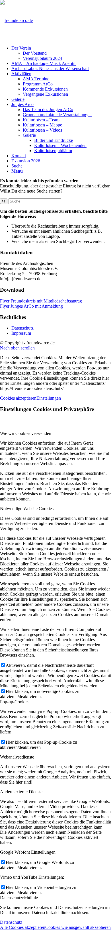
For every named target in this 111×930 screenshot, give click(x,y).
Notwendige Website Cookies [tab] (27, 508)
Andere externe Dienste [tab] (21, 791)
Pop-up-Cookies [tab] (14, 701)
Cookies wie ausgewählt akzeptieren (78, 927)
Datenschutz (22, 328)
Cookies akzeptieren (18, 398)
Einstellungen (48, 398)
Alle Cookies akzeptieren (22, 927)
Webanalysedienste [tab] (17, 757)
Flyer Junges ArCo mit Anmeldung (31, 306)
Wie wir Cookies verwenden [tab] (25, 433)
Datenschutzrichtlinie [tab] (19, 897)
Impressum (21, 333)
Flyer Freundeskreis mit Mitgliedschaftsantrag (41, 301)
